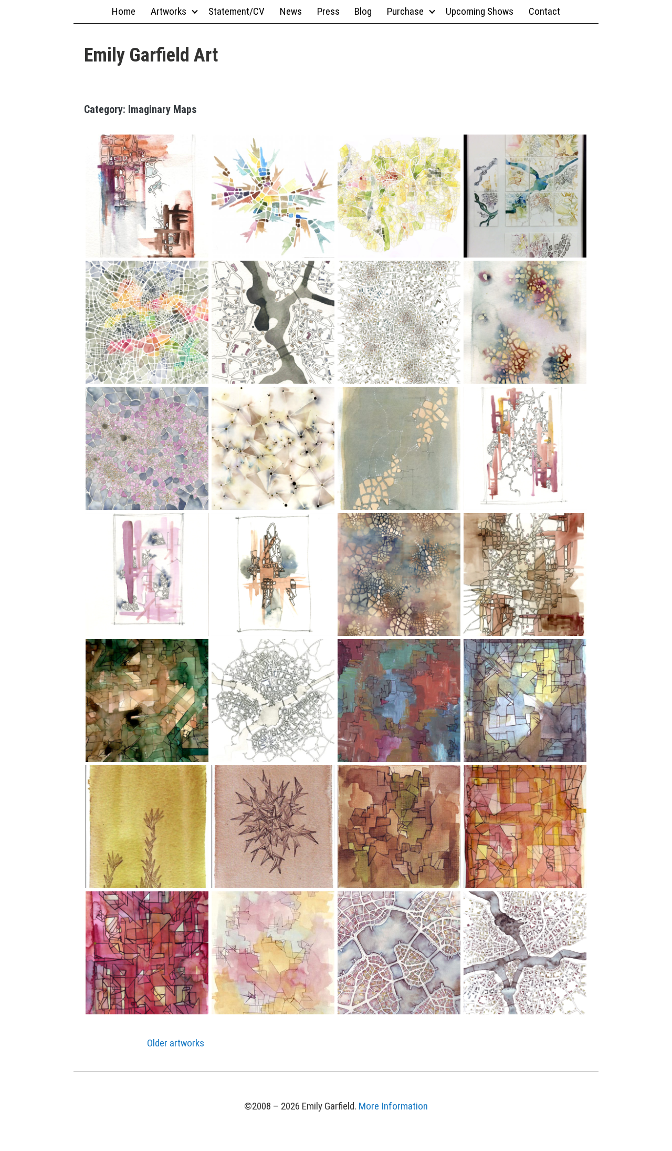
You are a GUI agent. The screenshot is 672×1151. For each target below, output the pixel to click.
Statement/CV (236, 11)
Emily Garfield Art (151, 55)
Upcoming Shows (479, 11)
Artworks (168, 11)
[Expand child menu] (194, 11)
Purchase (405, 11)
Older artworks (175, 1043)
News (291, 11)
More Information (393, 1106)
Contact (544, 11)
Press (328, 11)
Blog (363, 11)
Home (123, 11)
